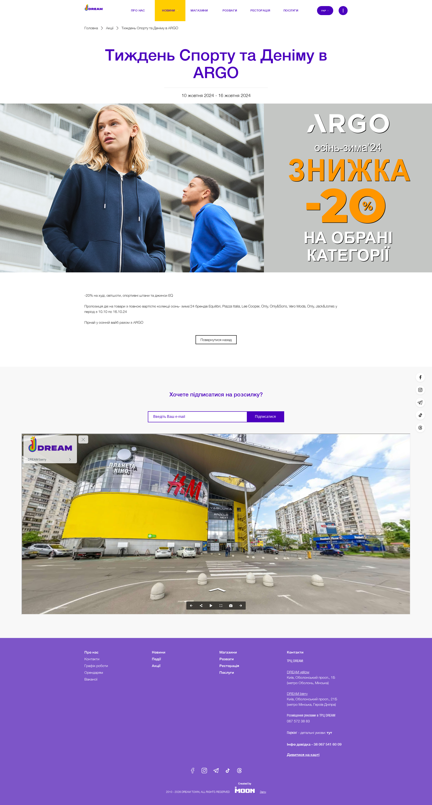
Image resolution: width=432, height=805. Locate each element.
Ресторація (229, 665)
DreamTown (93, 7)
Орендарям (93, 672)
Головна (91, 28)
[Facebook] (420, 377)
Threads (239, 770)
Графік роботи (96, 666)
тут (330, 732)
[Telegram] (420, 402)
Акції (109, 28)
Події (156, 659)
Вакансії (90, 679)
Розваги (226, 659)
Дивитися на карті (303, 754)
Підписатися (265, 416)
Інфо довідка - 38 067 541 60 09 (314, 744)
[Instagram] (420, 389)
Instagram (204, 770)
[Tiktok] (420, 415)
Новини (158, 652)
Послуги (226, 672)
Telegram (216, 770)
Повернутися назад (216, 340)
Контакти (91, 659)
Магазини (228, 652)
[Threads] (420, 427)
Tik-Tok (228, 770)
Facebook (192, 770)
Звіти (263, 792)
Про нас (91, 652)
